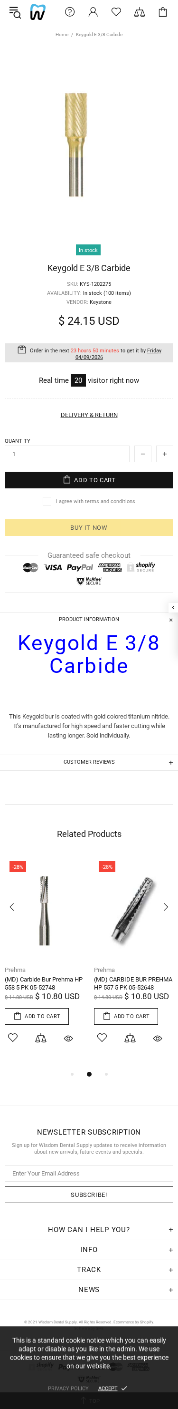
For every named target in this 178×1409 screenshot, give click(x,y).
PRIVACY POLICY (68, 1388)
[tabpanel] (44, 962)
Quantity (17, 441)
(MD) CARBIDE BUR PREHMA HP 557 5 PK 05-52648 (133, 983)
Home (62, 34)
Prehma (15, 969)
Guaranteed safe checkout (89, 555)
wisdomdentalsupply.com (38, 12)
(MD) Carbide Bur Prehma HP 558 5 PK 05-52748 (44, 983)
